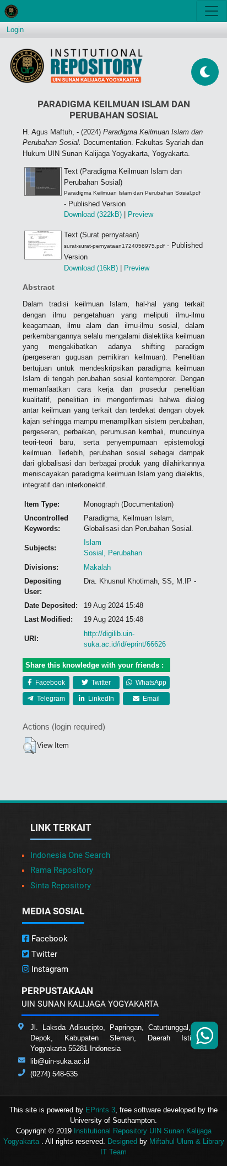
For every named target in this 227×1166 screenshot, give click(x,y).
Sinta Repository (60, 886)
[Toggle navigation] (211, 11)
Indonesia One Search (70, 855)
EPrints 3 (100, 1110)
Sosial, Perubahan (113, 553)
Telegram (50, 698)
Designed (122, 1141)
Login (15, 29)
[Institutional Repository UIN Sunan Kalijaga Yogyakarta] (76, 65)
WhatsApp (150, 682)
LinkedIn (100, 698)
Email (150, 698)
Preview (140, 214)
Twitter (100, 682)
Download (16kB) (91, 268)
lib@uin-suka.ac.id (59, 1061)
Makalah (97, 567)
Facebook (49, 682)
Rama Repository (61, 870)
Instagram (48, 969)
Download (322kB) (93, 214)
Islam (92, 542)
